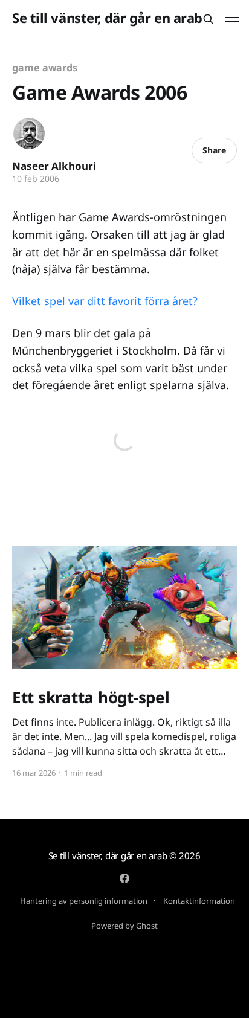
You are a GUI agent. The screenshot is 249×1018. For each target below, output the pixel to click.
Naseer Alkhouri (54, 166)
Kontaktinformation (199, 900)
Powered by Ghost (124, 925)
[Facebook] (124, 878)
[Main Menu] (232, 19)
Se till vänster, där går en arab (107, 17)
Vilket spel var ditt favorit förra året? (105, 301)
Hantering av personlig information (83, 900)
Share (214, 150)
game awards (44, 67)
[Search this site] (208, 19)
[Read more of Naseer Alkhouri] (29, 133)
